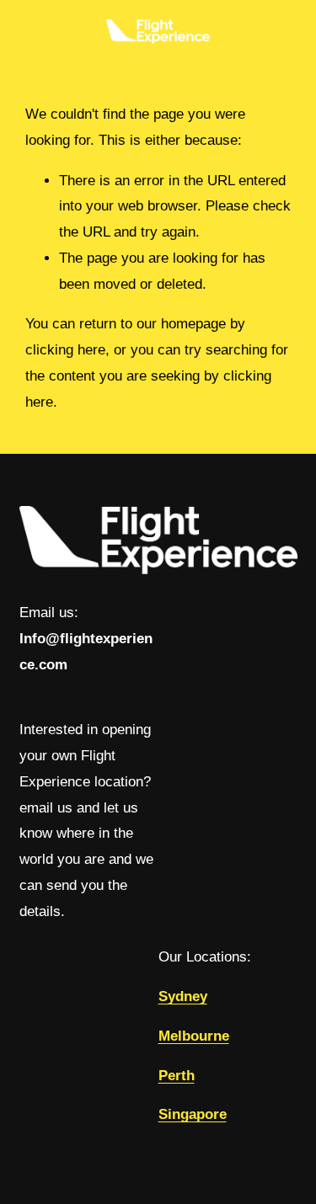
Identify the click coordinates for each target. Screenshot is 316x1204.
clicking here (65, 350)
